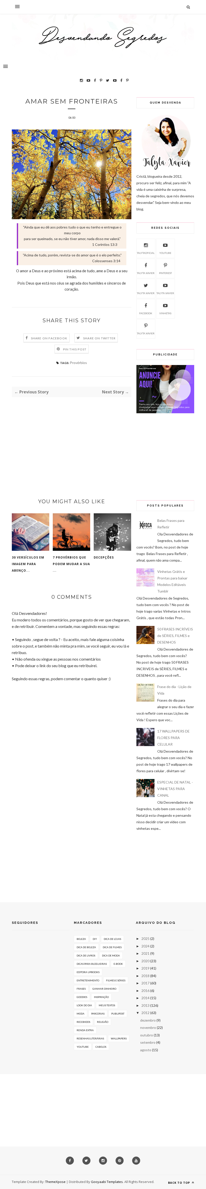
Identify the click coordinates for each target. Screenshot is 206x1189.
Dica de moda (111, 955)
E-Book (118, 963)
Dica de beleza (86, 947)
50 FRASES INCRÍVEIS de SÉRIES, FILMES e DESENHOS (175, 635)
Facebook (145, 313)
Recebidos (83, 1021)
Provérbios (78, 362)
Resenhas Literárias (90, 1038)
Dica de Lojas (112, 938)
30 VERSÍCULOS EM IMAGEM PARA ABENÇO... (28, 564)
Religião (102, 1021)
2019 (145, 968)
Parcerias (98, 1013)
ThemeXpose (55, 1181)
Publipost (117, 1013)
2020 (145, 961)
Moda (80, 1013)
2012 (145, 1013)
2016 (145, 990)
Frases (81, 988)
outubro (146, 1035)
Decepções (104, 557)
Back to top (179, 1182)
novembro (148, 1027)
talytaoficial (145, 252)
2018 (145, 976)
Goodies (82, 996)
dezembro (148, 1020)
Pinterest (165, 273)
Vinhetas (165, 313)
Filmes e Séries (115, 980)
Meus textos (107, 1005)
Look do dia (84, 1005)
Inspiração (101, 996)
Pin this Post (75, 349)
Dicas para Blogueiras (92, 963)
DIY (95, 938)
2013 (145, 1005)
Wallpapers (119, 1038)
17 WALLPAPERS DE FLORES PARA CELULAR (173, 737)
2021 (145, 953)
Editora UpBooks (88, 972)
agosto (145, 1050)
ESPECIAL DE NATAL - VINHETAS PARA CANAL (175, 788)
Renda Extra (85, 1030)
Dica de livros (86, 955)
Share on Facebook (49, 338)
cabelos (100, 1046)
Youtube (165, 252)
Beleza (81, 938)
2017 (145, 983)
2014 (145, 998)
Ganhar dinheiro (104, 988)
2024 (145, 946)
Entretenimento (88, 980)
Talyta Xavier (145, 273)
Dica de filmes (112, 947)
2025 (145, 938)
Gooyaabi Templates (107, 1181)
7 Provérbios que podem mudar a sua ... (71, 564)
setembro (148, 1042)
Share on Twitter (99, 338)
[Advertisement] (71, 439)
